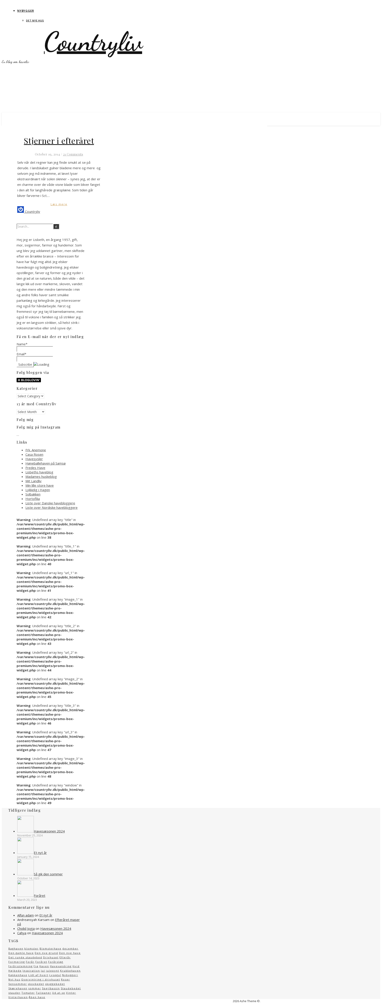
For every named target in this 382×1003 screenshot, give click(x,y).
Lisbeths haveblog (39, 472)
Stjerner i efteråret (59, 140)
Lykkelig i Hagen (37, 490)
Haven (44, 966)
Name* (22, 344)
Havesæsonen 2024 (55, 928)
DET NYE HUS (35, 20)
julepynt (52, 970)
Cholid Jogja (26, 928)
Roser (65, 979)
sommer (34, 988)
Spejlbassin (51, 988)
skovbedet (36, 984)
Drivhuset (51, 957)
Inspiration (31, 970)
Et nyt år (45, 915)
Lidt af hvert (38, 975)
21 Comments (73, 154)
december (70, 948)
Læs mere (59, 204)
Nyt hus (14, 979)
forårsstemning (20, 966)
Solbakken (32, 494)
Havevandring (61, 966)
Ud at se (58, 992)
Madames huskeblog (41, 476)
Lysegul (55, 975)
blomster (31, 948)
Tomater (28, 992)
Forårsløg (55, 961)
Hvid (76, 966)
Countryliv (93, 42)
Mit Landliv (33, 481)
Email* (21, 354)
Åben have (37, 997)
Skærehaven (17, 988)
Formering (16, 961)
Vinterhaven (18, 997)
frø (36, 966)
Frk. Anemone (35, 450)
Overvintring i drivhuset (40, 979)
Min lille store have (39, 485)
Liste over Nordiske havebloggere (51, 507)
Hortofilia (32, 498)
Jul (43, 970)
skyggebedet (55, 984)
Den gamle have (21, 953)
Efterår (65, 957)
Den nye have (70, 953)
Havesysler (34, 459)
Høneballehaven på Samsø (45, 463)
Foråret (41, 961)
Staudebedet (71, 988)
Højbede (15, 970)
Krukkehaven (70, 970)
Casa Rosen (34, 454)
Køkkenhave (17, 975)
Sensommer (17, 984)
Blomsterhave (50, 948)
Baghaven (15, 948)
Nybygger (25, 11)
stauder (14, 992)
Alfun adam (25, 915)
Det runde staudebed (25, 957)
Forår (30, 961)
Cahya (21, 933)
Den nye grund (46, 953)
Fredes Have (35, 467)
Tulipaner (43, 992)
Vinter (71, 992)
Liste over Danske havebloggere (50, 503)
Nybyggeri (70, 975)
